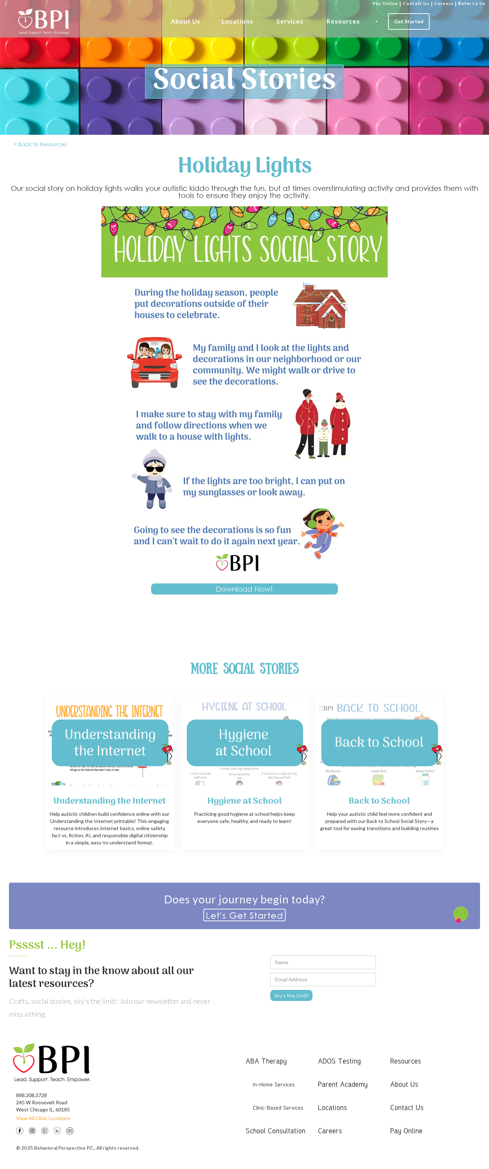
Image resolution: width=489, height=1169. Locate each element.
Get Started (408, 21)
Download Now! (244, 589)
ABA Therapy (266, 1061)
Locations (237, 21)
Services (289, 21)
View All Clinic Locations (43, 1118)
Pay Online (385, 3)
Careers (443, 3)
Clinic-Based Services (278, 1107)
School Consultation (275, 1130)
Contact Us (416, 3)
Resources (343, 21)
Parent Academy (343, 1084)
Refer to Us (471, 3)
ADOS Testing (339, 1061)
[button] (185, 21)
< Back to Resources (40, 144)
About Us (185, 21)
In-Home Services (274, 1084)
